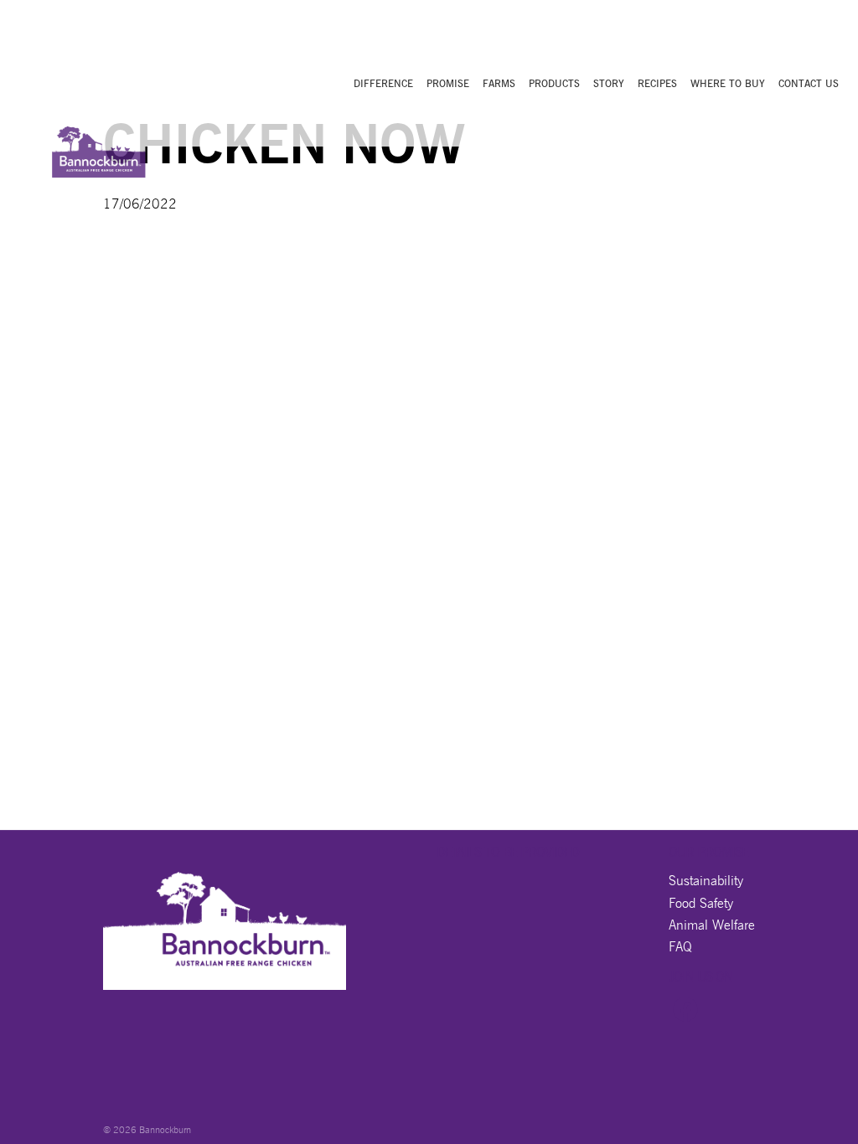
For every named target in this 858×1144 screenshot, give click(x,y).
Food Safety (701, 903)
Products (554, 83)
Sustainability (706, 881)
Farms (499, 83)
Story (608, 83)
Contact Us (808, 83)
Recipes (657, 83)
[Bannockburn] (98, 146)
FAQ (680, 947)
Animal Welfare (712, 925)
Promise (447, 83)
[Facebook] (685, 1017)
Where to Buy (727, 83)
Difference (383, 83)
